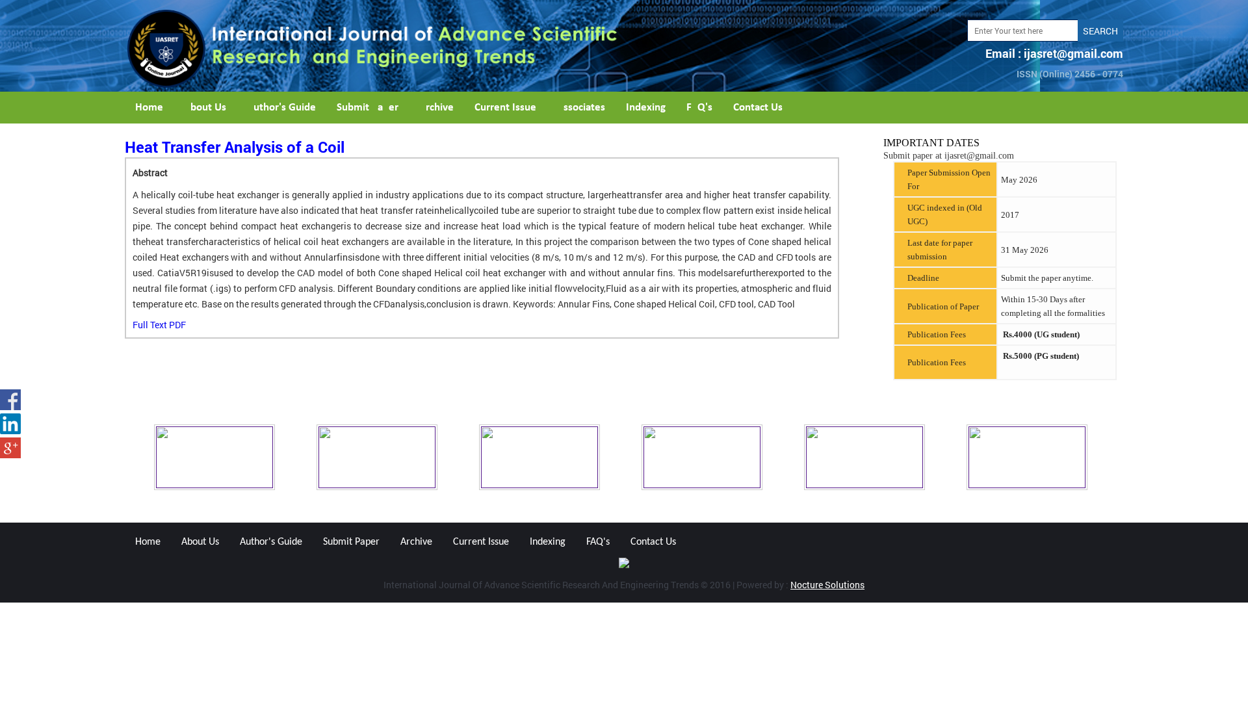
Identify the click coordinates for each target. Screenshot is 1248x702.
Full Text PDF (159, 324)
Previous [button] (115, 457)
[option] (232, 457)
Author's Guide (281, 107)
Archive (436, 107)
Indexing (646, 107)
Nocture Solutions (827, 584)
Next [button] (1132, 457)
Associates (581, 107)
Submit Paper (367, 107)
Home (149, 107)
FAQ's (699, 107)
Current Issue (505, 107)
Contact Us (758, 107)
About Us (205, 107)
